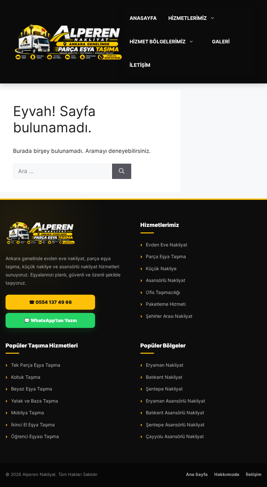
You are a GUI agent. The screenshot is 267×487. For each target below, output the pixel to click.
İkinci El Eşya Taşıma (32, 424)
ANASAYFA (143, 18)
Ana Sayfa (197, 474)
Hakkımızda (226, 474)
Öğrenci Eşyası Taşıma (34, 436)
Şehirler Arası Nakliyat (168, 316)
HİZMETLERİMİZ (187, 18)
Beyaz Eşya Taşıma (31, 388)
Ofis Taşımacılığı (162, 292)
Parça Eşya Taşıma (165, 256)
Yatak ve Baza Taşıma (34, 401)
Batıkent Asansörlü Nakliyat (174, 412)
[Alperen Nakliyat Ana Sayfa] (41, 232)
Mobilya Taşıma (27, 412)
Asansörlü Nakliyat (165, 280)
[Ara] (121, 171)
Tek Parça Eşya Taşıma (35, 365)
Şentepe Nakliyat (164, 388)
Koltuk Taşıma (25, 377)
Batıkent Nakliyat (163, 377)
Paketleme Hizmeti (165, 304)
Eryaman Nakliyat (164, 365)
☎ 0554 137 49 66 (50, 302)
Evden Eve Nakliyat (166, 244)
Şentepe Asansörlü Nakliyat (174, 424)
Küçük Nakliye (160, 268)
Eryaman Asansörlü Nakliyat (175, 401)
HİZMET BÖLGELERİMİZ (158, 41)
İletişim (253, 474)
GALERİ (221, 41)
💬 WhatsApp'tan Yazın (50, 320)
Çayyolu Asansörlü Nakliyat (174, 436)
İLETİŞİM (140, 65)
